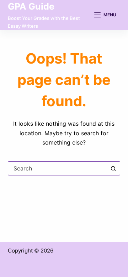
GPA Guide (31, 6)
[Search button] (113, 168)
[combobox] (57, 168)
